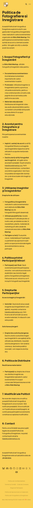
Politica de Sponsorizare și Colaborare (16, 492)
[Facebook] (11, 468)
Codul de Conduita (22, 484)
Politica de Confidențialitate (16, 481)
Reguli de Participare (16, 488)
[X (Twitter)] (30, 468)
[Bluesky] (3, 468)
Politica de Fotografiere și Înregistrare (16, 495)
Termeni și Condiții (10, 484)
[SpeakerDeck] (23, 468)
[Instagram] (17, 468)
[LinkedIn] (20, 468)
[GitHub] (14, 468)
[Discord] (7, 468)
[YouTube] (16, 472)
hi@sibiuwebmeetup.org (13, 165)
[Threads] (26, 468)
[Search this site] (26, 4)
